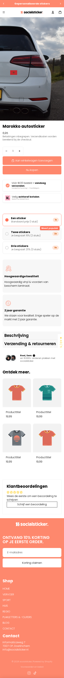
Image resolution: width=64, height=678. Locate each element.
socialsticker (26, 661)
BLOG (6, 623)
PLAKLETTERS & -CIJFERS (17, 617)
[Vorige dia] (3, 3)
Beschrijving (16, 335)
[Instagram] (29, 673)
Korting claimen (32, 563)
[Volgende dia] (60, 3)
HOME (6, 589)
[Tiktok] (35, 673)
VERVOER (8, 594)
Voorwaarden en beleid (32, 666)
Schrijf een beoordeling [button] (32, 504)
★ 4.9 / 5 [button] (61, 342)
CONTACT (9, 628)
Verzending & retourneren (30, 343)
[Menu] (4, 12)
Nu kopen (32, 170)
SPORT (7, 600)
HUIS (5, 606)
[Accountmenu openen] (52, 12)
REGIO (6, 611)
